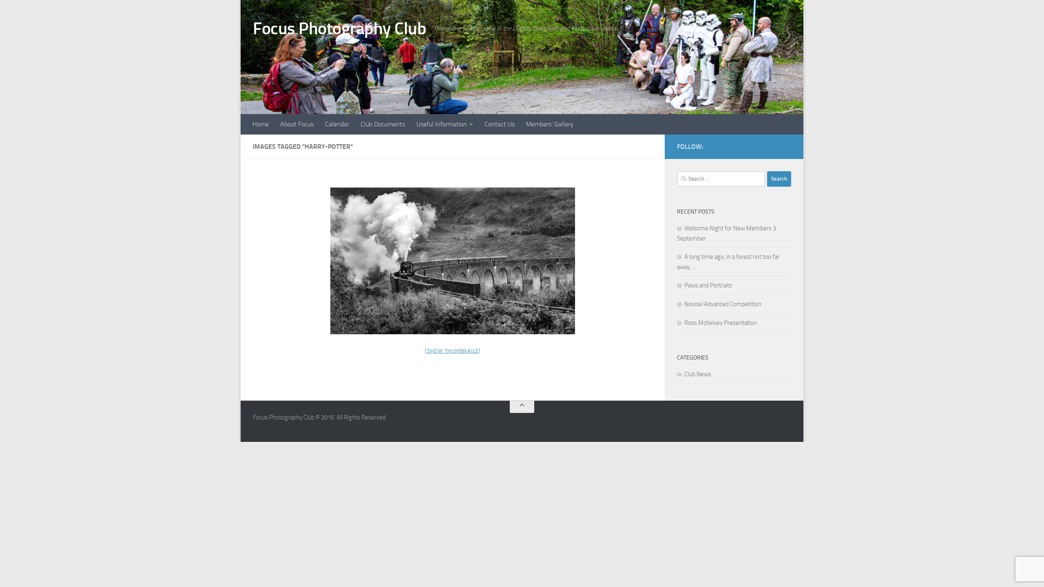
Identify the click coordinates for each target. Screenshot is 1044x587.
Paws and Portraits (708, 285)
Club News (697, 374)
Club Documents (383, 124)
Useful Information (441, 124)
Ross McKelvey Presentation (720, 323)
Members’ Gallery (549, 124)
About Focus (297, 124)
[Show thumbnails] (452, 351)
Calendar (337, 124)
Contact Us (499, 124)
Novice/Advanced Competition (722, 304)
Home (260, 124)
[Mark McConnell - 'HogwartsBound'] (452, 261)
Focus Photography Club (339, 28)
